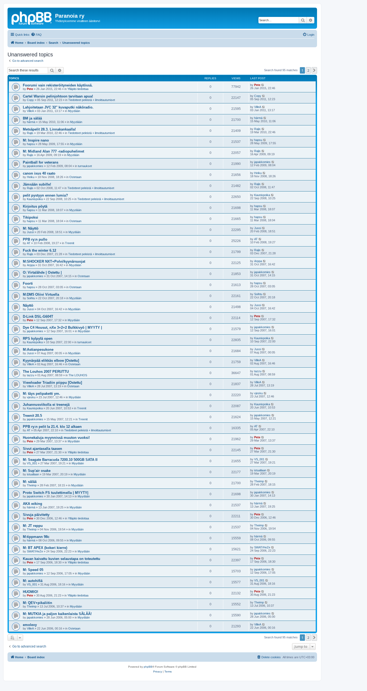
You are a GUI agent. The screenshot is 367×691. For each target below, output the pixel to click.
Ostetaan (75, 177)
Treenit (69, 243)
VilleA (30, 111)
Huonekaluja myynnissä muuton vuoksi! (56, 438)
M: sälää (30, 482)
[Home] (32, 17)
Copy (30, 100)
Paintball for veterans (40, 162)
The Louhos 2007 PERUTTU (46, 372)
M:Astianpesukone (38, 350)
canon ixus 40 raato (39, 173)
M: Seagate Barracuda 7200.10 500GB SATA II (60, 460)
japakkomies (35, 166)
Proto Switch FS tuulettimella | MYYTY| (55, 493)
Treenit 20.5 (32, 416)
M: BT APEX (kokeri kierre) (45, 548)
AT (28, 243)
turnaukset (85, 166)
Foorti (28, 283)
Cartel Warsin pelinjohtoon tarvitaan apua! (58, 96)
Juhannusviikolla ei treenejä (46, 405)
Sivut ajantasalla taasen (42, 449)
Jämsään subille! (37, 184)
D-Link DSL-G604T (38, 316)
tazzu (30, 375)
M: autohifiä (32, 581)
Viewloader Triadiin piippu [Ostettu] (52, 383)
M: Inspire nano (36, 140)
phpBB (148, 666)
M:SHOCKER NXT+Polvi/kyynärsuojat (54, 261)
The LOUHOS (78, 375)
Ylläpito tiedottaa (77, 89)
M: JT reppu (33, 526)
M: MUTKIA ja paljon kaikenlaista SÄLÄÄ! (57, 614)
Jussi (30, 232)
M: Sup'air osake (37, 471)
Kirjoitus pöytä (35, 206)
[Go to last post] (263, 84)
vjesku (31, 397)
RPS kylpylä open (37, 339)
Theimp (32, 485)
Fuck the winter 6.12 (39, 250)
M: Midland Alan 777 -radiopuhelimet (53, 151)
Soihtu (31, 298)
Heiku (30, 177)
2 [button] (308, 70)
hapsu (31, 144)
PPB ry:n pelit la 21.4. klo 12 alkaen (52, 427)
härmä (31, 122)
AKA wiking (32, 504)
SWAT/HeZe (35, 551)
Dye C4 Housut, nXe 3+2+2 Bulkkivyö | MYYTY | (62, 327)
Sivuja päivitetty (36, 515)
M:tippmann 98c (36, 537)
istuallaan (33, 474)
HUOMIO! (30, 592)
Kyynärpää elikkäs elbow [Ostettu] (51, 361)
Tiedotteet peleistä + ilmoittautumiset (91, 100)
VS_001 (32, 463)
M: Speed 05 (33, 570)
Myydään (74, 111)
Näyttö (28, 305)
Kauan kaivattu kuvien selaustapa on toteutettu (61, 559)
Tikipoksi (30, 217)
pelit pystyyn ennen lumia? (45, 195)
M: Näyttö (30, 228)
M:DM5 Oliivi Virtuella (41, 294)
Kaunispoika (35, 199)
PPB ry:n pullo (35, 239)
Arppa (31, 265)
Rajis (30, 133)
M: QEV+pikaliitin (37, 603)
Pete (30, 89)
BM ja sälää (32, 118)
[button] (314, 70)
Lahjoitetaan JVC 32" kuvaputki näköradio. (58, 107)
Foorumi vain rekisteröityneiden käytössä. (58, 85)
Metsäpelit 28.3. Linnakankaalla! (49, 129)
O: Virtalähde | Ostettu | (42, 272)
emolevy (30, 625)
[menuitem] (36, 34)
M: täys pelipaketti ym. (41, 394)
